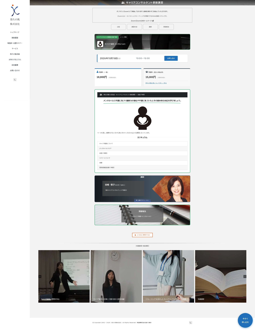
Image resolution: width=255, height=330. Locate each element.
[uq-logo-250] (15, 4)
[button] (39, 276)
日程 (118, 27)
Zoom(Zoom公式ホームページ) (141, 21)
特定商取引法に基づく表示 (144, 322)
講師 (150, 27)
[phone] (15, 79)
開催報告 (166, 27)
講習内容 (134, 27)
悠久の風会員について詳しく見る (156, 83)
